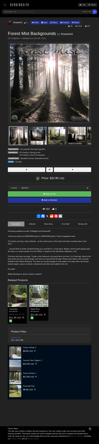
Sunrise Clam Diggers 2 (32, 360)
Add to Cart (50, 194)
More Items (48, 224)
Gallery (54, 22)
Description (16, 224)
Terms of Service (76, 436)
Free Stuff (65, 224)
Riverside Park (29, 386)
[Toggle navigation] (5, 5)
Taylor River (35, 309)
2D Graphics (24, 152)
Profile (35, 22)
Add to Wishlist (50, 200)
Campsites (13, 309)
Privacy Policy (33, 439)
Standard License (27, 158)
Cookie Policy (16, 439)
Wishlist (76, 22)
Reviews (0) (82, 224)
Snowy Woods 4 (29, 373)
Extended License (42, 158)
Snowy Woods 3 (29, 347)
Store (45, 22)
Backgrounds (35, 152)
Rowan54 (67, 34)
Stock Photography (37, 155)
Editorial (32, 224)
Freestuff (65, 22)
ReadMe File (16, 338)
